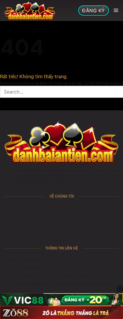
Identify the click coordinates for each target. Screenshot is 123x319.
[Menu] (116, 10)
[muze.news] (29, 10)
